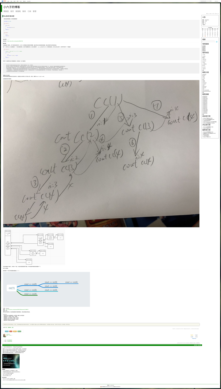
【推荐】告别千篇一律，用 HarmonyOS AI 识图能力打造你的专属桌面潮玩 (13, 351)
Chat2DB (28, 1)
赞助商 (24, 1)
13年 (206, 21)
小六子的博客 (11, 7)
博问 (17, 1)
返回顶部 (199, 345)
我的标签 (204, 50)
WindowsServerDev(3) (206, 91)
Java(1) (203, 81)
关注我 (11, 331)
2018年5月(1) (204, 104)
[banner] (3, 1)
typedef (204, 60)
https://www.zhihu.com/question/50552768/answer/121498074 (17, 309)
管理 (34, 11)
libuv (203, 65)
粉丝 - (8, 335)
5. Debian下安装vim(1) (206, 136)
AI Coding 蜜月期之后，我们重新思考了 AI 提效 (10, 370)
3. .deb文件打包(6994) (206, 120)
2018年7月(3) (204, 102)
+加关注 (4, 337)
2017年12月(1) (205, 109)
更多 (203, 70)
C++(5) (203, 78)
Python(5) (204, 87)
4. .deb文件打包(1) (205, 135)
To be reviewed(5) (205, 90)
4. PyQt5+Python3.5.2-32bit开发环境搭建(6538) (211, 121)
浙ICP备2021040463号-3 (116, 386)
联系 (24, 11)
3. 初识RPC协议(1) (205, 134)
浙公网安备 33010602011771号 (107, 386)
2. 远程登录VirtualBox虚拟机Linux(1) (209, 133)
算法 (6, 327)
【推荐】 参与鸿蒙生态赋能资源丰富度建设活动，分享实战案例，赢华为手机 (14, 350)
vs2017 (204, 59)
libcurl (204, 67)
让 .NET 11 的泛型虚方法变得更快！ (8, 373)
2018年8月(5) (204, 101)
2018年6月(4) (204, 103)
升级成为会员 (194, 338)
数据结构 (9, 327)
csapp (204, 68)
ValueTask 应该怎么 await (7, 375)
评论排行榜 (206, 125)
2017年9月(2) (204, 111)
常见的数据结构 (9, 340)
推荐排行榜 (206, 130)
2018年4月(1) (204, 105)
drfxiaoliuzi (8, 334)
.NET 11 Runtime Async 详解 (7, 374)
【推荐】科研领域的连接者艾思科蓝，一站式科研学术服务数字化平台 (13, 352)
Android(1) (204, 74)
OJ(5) (203, 85)
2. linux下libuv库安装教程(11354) (208, 119)
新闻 (14, 1)
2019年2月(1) (204, 97)
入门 (203, 54)
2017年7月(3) (204, 113)
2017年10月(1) (205, 110)
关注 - (10, 335)
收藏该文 (15, 331)
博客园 (6, 11)
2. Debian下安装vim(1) (206, 128)
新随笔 (18, 11)
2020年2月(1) (204, 96)
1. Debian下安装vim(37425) (207, 118)
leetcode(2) (204, 82)
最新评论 (204, 49)
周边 (11, 1)
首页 (12, 11)
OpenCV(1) (204, 86)
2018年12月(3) (205, 98)
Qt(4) (203, 88)
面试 (12, 327)
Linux (203, 56)
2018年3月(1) (204, 107)
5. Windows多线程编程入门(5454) (208, 123)
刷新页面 (195, 345)
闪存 (21, 1)
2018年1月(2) (204, 108)
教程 (203, 57)
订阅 (29, 11)
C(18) (203, 76)
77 (205, 23)
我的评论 (204, 47)
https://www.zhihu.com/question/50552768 (15, 41)
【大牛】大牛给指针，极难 (11, 378)
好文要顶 (6, 331)
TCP (203, 62)
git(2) (203, 79)
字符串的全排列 (9, 341)
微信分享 (19, 331)
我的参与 (204, 48)
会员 (8, 1)
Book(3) (203, 75)
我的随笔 (204, 46)
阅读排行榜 (206, 116)
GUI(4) (203, 80)
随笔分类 (205, 72)
